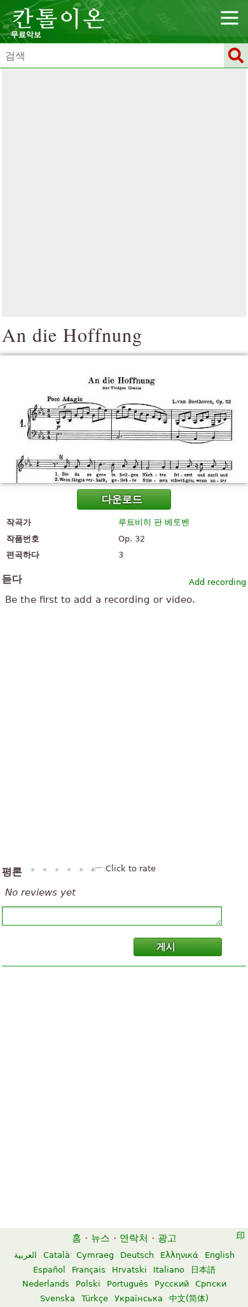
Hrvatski (129, 1269)
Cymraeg (95, 1255)
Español (49, 1269)
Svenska (57, 1298)
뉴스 (100, 1238)
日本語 (203, 1269)
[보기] (124, 419)
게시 (166, 946)
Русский (172, 1284)
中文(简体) (189, 1298)
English (220, 1255)
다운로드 (122, 499)
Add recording (217, 582)
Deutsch (137, 1255)
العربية (25, 1255)
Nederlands (45, 1284)
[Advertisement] (124, 192)
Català (56, 1255)
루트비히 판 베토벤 (153, 522)
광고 (167, 1238)
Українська (138, 1298)
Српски (210, 1284)
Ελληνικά (179, 1255)
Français (89, 1269)
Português (127, 1284)
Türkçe (94, 1298)
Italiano (168, 1269)
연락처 (134, 1238)
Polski (88, 1284)
